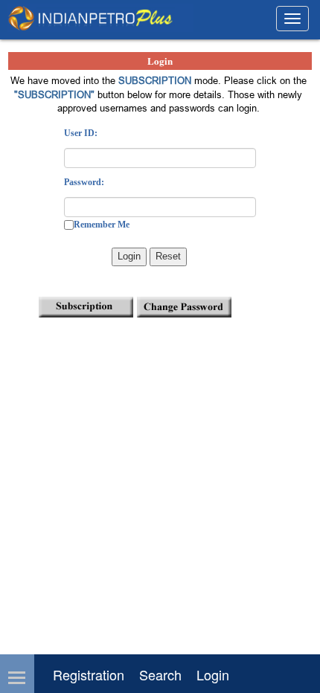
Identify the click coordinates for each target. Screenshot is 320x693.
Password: (84, 182)
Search (160, 674)
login (212, 674)
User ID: (80, 133)
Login (129, 256)
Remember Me (101, 224)
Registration (88, 674)
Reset (168, 256)
